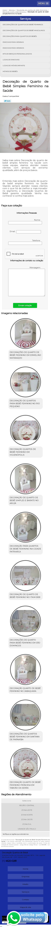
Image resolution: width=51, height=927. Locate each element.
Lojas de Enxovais (11, 60)
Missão (25, 884)
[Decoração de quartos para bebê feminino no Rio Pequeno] (25, 381)
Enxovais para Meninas (13, 42)
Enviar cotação (25, 305)
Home (25, 869)
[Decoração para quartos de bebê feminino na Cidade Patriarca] (25, 526)
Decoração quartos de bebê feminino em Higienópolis (23, 452)
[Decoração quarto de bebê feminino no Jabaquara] (25, 668)
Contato (25, 900)
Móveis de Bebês (10, 71)
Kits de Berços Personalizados (17, 54)
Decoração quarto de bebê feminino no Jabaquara (25, 689)
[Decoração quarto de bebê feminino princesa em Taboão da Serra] (25, 762)
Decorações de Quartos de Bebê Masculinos (24, 30)
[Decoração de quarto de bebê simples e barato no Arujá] (25, 478)
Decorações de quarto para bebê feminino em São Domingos (25, 643)
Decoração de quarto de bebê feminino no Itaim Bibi (25, 595)
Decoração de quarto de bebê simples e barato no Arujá (24, 500)
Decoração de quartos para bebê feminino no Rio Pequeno (25, 403)
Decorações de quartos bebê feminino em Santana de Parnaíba (24, 737)
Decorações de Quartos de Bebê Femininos (23, 24)
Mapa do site (25, 907)
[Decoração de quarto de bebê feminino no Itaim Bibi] (25, 574)
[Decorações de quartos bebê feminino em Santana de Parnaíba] (25, 714)
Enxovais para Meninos (13, 48)
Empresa (25, 876)
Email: (13, 231)
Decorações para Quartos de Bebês (20, 36)
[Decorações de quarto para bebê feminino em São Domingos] (25, 620)
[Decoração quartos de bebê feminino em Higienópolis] (25, 429)
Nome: (37, 220)
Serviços (25, 18)
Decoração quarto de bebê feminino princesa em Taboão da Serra (25, 785)
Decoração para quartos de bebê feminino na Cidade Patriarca (25, 549)
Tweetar (7, 101)
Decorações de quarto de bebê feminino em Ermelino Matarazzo (25, 355)
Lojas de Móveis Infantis (14, 65)
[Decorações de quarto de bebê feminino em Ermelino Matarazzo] (25, 332)
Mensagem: (35, 267)
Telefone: (36, 240)
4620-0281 (10, 860)
